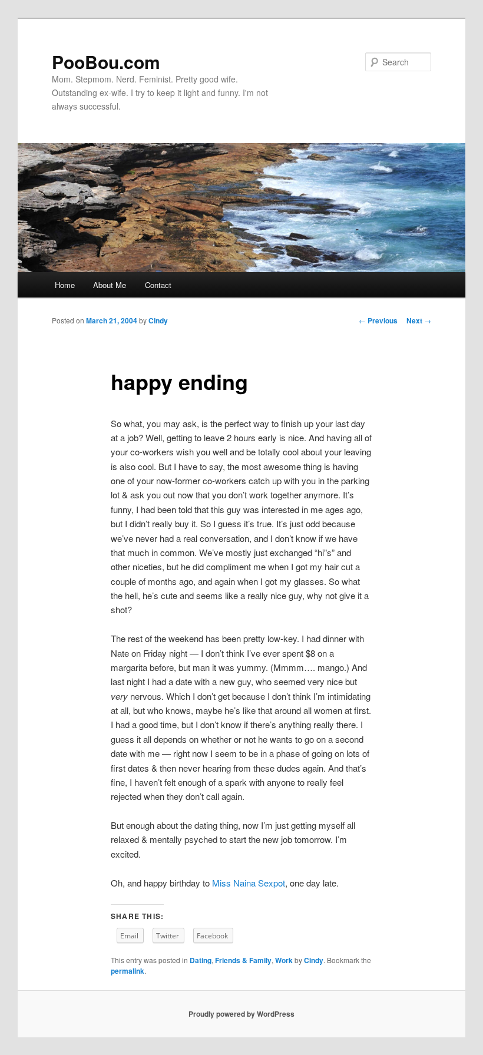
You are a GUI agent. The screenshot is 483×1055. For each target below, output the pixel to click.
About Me (109, 284)
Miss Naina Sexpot (248, 883)
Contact (158, 284)
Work (284, 960)
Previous (378, 320)
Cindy (158, 320)
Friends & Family (243, 960)
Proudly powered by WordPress (241, 1013)
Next (418, 320)
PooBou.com (106, 61)
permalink (127, 970)
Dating (200, 960)
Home (65, 284)
